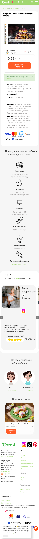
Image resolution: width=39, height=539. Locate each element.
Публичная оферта (27, 463)
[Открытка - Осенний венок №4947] (6, 43)
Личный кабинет (25, 489)
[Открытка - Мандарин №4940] (6, 25)
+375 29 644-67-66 (7, 456)
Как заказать (25, 480)
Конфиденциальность (28, 469)
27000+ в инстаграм (19, 264)
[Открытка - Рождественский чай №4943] (6, 33)
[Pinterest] (34, 444)
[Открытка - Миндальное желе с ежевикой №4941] (6, 27)
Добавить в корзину (11, 431)
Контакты (24, 458)
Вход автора (24, 492)
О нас (23, 455)
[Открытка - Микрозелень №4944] (6, 37)
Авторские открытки (17, 8)
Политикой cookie (18, 534)
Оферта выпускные (27, 466)
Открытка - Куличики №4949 (19, 424)
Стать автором (5, 500)
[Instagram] (23, 444)
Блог (22, 477)
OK (5, 536)
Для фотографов (6, 503)
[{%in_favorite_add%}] (32, 426)
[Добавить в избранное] (29, 51)
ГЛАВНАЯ (6, 8)
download (24, 482)
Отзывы (23, 460)
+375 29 (11, 390)
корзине (8, 78)
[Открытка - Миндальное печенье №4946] (6, 40)
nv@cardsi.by (7, 474)
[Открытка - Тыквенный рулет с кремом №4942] (6, 30)
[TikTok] (29, 444)
